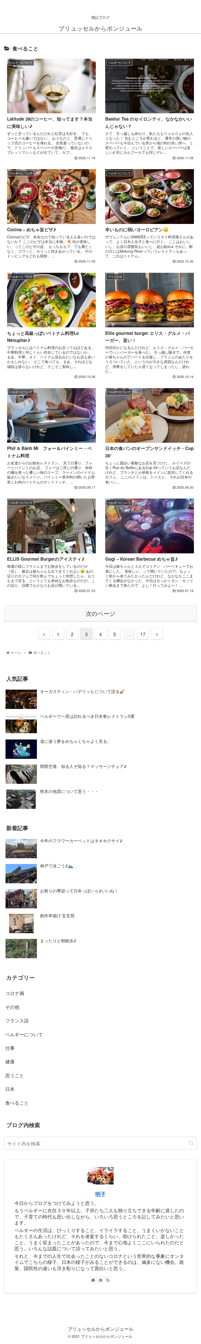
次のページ (100, 613)
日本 (10, 1088)
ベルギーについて (24, 1034)
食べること (17, 1102)
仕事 (10, 1047)
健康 (10, 1061)
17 (143, 634)
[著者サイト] (93, 1279)
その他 (12, 1006)
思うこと (14, 1075)
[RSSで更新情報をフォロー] (108, 1279)
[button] (191, 1143)
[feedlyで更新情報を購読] (100, 1279)
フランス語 (17, 1020)
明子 (100, 1194)
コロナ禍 (14, 993)
